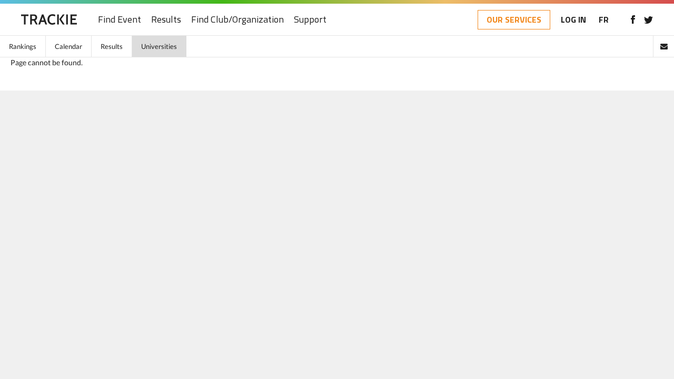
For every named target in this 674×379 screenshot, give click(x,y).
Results (166, 19)
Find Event (119, 19)
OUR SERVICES (514, 19)
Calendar (68, 46)
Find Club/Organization (237, 19)
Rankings (22, 46)
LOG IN (573, 19)
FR (604, 19)
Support (310, 19)
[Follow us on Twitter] (648, 19)
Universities (159, 46)
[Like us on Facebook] (632, 19)
